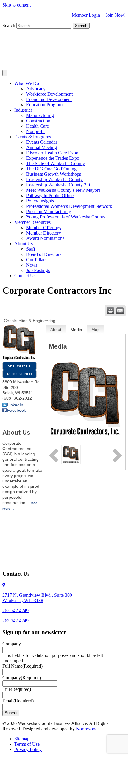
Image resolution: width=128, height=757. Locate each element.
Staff (30, 248)
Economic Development (49, 99)
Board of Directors (43, 254)
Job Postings (38, 270)
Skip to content (16, 4)
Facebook (16, 410)
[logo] (71, 454)
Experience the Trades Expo (52, 158)
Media (76, 329)
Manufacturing (40, 115)
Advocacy (36, 88)
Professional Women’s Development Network (69, 206)
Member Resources (32, 222)
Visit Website (19, 366)
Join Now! (116, 15)
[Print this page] (110, 310)
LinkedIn (15, 405)
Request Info (19, 374)
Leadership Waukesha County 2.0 (58, 184)
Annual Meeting (41, 147)
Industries (23, 110)
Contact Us (24, 275)
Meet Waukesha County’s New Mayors (63, 190)
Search (9, 25)
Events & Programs (32, 136)
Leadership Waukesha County (54, 179)
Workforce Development (49, 93)
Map (95, 329)
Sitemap (21, 738)
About (55, 329)
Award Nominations (45, 238)
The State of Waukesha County (55, 163)
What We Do (26, 83)
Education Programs (45, 104)
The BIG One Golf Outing (51, 168)
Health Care (37, 126)
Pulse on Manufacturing (48, 211)
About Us (23, 243)
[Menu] (4, 73)
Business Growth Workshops (53, 174)
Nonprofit (35, 131)
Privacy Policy (28, 749)
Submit (11, 713)
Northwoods (87, 728)
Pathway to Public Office (50, 195)
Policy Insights (40, 200)
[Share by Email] (120, 310)
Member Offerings (43, 227)
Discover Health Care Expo (52, 152)
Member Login (86, 15)
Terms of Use (27, 744)
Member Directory (43, 232)
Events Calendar (41, 142)
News (31, 264)
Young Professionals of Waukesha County (65, 216)
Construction (38, 120)
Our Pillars (36, 259)
